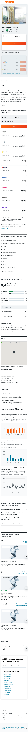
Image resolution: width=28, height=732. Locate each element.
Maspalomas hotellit (8, 684)
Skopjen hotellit (7, 676)
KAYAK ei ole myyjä (7, 713)
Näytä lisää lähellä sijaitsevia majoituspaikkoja (23, 541)
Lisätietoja (4, 222)
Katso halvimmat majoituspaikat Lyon (22, 572)
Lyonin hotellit (14, 728)
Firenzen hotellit (7, 688)
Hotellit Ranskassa (6, 727)
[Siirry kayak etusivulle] (9, 2)
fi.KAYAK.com (6, 726)
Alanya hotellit (7, 686)
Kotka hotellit (7, 692)
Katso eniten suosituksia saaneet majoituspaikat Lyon (21, 605)
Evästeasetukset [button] (4, 228)
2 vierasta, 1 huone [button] (7, 40)
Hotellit (12, 726)
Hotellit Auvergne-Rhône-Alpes (17, 727)
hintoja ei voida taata (10, 709)
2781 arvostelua (19, 30)
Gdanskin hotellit (7, 690)
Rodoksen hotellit (8, 682)
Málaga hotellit (7, 680)
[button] (2, 2)
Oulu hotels (6, 694)
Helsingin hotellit (7, 674)
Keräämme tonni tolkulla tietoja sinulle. (11, 716)
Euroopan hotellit (19, 726)
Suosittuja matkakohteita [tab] (9, 666)
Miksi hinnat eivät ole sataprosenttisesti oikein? (11, 718)
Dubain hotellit (7, 678)
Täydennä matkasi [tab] (22, 666)
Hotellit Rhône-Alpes (5, 728)
